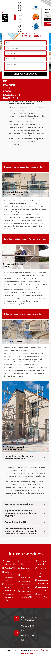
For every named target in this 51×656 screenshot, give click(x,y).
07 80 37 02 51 (20, 25)
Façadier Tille (10, 568)
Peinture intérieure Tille (10, 562)
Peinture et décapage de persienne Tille (42, 572)
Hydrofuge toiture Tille (25, 576)
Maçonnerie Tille (26, 562)
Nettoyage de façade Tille (42, 588)
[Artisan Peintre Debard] (5, 12)
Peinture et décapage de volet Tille (26, 584)
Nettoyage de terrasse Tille (42, 582)
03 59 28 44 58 (20, 9)
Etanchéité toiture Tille (25, 569)
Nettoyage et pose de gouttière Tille (10, 587)
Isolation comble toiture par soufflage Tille (10, 576)
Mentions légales (39, 650)
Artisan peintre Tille (42, 595)
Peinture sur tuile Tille (42, 562)
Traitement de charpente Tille (10, 597)
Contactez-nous (26, 653)
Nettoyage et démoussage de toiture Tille (27, 594)
